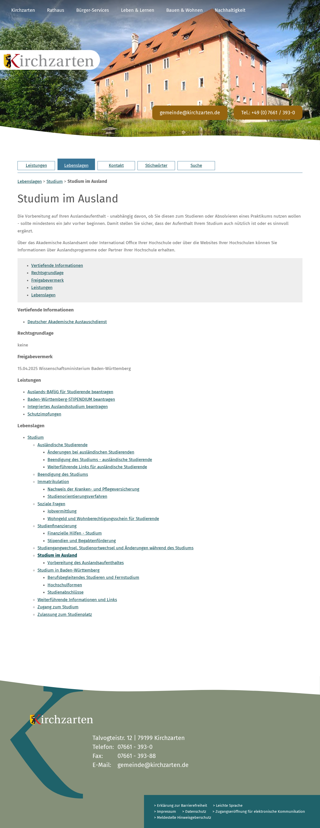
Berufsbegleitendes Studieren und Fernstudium (93, 577)
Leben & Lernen (137, 10)
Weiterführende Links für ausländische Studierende (97, 467)
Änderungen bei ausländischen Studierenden (91, 452)
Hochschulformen (65, 585)
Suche (196, 165)
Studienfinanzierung (57, 526)
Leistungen (36, 165)
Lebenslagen (76, 165)
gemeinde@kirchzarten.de (190, 113)
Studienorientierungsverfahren (77, 496)
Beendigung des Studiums (63, 474)
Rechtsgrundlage (47, 272)
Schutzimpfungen (44, 414)
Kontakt (116, 165)
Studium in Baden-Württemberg (69, 570)
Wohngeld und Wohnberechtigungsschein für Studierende (103, 518)
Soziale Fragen (51, 504)
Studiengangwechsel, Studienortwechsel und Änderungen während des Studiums (116, 548)
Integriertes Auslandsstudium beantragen (68, 406)
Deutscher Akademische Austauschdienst (67, 321)
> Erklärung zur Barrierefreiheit (180, 805)
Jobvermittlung (62, 511)
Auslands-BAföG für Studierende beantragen (70, 391)
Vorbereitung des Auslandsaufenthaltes (86, 562)
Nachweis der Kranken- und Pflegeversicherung (93, 489)
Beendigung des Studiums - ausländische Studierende (100, 459)
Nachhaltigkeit (230, 10)
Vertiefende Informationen (57, 265)
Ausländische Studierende (63, 445)
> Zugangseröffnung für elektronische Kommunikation (258, 811)
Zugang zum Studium (58, 607)
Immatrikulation (53, 481)
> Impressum (165, 811)
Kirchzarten (23, 10)
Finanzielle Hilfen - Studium (75, 533)
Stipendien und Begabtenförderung (82, 540)
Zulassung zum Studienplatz (65, 614)
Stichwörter (156, 165)
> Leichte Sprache (227, 805)
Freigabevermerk (47, 280)
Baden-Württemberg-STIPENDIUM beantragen (71, 399)
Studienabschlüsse (66, 592)
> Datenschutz (194, 811)
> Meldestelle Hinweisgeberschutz (182, 817)
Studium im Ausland (57, 555)
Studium (54, 181)
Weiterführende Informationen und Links (77, 599)
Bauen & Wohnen (184, 10)
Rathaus (55, 10)
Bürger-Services (92, 10)
